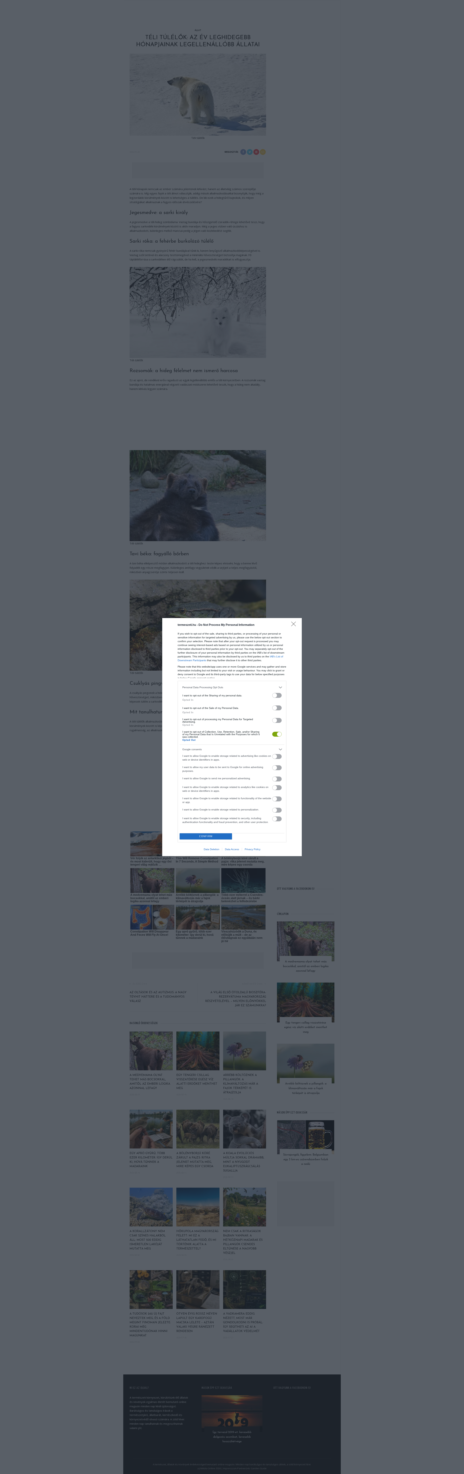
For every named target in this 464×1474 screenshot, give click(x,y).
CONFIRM (206, 836)
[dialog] (232, 737)
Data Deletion (211, 849)
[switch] (277, 695)
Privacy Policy (252, 849)
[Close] (294, 625)
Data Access (232, 849)
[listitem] (232, 687)
